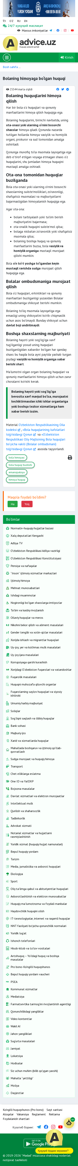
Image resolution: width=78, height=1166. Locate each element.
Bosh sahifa (10, 67)
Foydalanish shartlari (16, 1119)
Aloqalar (8, 1114)
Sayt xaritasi (54, 1110)
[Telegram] (67, 89)
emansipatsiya (17, 472)
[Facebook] (57, 89)
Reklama (54, 1114)
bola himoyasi (16, 457)
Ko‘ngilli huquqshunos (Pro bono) (23, 1110)
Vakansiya (23, 1114)
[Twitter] (62, 89)
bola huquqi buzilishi (20, 465)
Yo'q (27, 504)
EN (25, 21)
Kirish (68, 57)
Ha (12, 504)
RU (18, 21)
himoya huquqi (17, 479)
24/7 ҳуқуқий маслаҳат (12, 25)
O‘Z (11, 21)
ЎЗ (4, 21)
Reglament (39, 1114)
